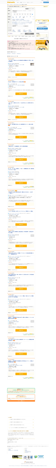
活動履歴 (21, 2)
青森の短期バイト (9, 53)
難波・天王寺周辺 (13, 128)
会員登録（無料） (46, 2)
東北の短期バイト (14, 53)
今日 (12, 16)
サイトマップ (26, 452)
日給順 (19, 36)
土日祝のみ (14, 31)
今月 (16, 17)
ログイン (41, 2)
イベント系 (10, 127)
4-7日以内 (22, 19)
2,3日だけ (18, 19)
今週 (26, 16)
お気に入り (28, 2)
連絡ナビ (18, 2)
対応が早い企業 (25, 30)
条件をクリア (22, 33)
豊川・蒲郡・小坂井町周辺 (15, 365)
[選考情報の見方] (42, 38)
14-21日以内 (17, 20)
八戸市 (8, 440)
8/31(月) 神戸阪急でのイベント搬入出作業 (16, 81)
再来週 (13, 17)
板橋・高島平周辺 (13, 149)
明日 (16, 16)
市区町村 (33, 8)
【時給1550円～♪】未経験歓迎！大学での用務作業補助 (18, 146)
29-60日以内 (24, 20)
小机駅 (18, 214)
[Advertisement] (21, 384)
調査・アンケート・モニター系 (14, 195)
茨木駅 (14, 278)
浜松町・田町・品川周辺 (14, 343)
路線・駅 (30, 8)
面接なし (14, 30)
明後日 (20, 16)
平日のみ (30, 30)
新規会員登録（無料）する (42, 28)
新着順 (12, 36)
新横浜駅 (18, 257)
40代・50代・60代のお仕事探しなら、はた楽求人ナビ (27, 465)
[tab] (39, 21)
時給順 (16, 36)
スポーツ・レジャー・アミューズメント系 (15, 213)
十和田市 (11, 440)
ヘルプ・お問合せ (47, 0)
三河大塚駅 (20, 365)
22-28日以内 (20, 20)
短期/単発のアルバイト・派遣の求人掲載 (13, 450)
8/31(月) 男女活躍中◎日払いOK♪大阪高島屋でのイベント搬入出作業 (20, 124)
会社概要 (9, 449)
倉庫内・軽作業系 (11, 63)
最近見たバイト (45, 20)
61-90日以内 (27, 20)
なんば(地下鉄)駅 (19, 128)
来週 (30, 16)
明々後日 (24, 16)
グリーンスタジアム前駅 (20, 64)
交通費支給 (25, 31)
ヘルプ (26, 449)
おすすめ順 (9, 36)
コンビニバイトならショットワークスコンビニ (14, 465)
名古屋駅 (17, 321)
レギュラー (32, 2)
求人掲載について (43, 0)
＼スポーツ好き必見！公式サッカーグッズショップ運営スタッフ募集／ (20, 211)
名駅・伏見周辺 (13, 321)
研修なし (19, 30)
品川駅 (19, 343)
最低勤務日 (26, 36)
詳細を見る (21, 74)
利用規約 (26, 450)
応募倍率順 (33, 36)
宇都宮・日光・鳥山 (14, 64)
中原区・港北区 (14, 214)
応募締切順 (30, 36)
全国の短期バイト (19, 53)
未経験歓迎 (30, 31)
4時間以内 (19, 31)
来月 (19, 17)
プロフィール (24, 2)
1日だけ (13, 19)
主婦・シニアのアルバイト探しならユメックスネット (41, 465)
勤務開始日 (23, 36)
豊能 (12, 278)
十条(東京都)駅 (19, 149)
